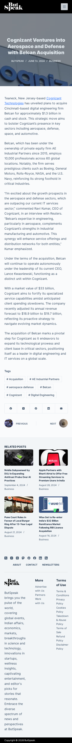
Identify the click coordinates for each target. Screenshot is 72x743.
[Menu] (64, 6)
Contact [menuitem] (31, 564)
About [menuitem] (17, 564)
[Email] (61, 408)
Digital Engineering (41, 395)
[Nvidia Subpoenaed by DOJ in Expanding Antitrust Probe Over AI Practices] (18, 457)
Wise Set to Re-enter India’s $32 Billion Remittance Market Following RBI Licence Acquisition (51, 524)
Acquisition (15, 379)
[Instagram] (11, 558)
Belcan (45, 387)
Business (55, 61)
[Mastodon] (23, 558)
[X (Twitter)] (23, 408)
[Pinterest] (36, 408)
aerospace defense (20, 387)
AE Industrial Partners (45, 379)
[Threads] (17, 558)
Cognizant (14, 395)
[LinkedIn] (48, 408)
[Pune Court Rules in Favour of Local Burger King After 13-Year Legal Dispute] (18, 504)
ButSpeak (29, 740)
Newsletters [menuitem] (50, 564)
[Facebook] (11, 408)
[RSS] (46, 558)
